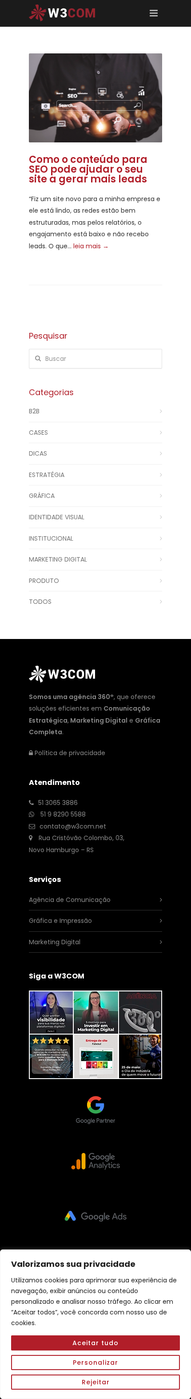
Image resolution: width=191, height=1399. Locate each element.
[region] (95, 1324)
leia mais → (91, 246)
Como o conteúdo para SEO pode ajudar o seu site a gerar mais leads (88, 169)
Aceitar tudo (95, 1342)
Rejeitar (96, 1382)
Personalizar (95, 1362)
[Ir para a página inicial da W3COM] (62, 17)
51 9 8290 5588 (62, 814)
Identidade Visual (56, 517)
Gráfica (42, 495)
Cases (38, 432)
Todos (40, 601)
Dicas (38, 453)
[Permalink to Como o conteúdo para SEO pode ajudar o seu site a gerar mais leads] (95, 97)
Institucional (51, 538)
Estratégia (46, 474)
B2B (34, 411)
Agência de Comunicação (70, 899)
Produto (44, 580)
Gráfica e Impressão (60, 920)
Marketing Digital (58, 559)
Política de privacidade (70, 752)
